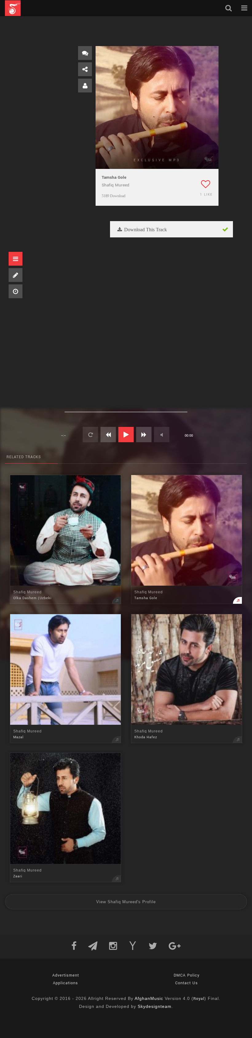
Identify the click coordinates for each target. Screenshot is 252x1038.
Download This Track (145, 229)
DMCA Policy (186, 975)
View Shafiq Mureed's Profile (126, 901)
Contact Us (186, 983)
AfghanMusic (149, 998)
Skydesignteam (154, 1006)
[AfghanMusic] (13, 8)
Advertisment (65, 975)
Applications (65, 983)
